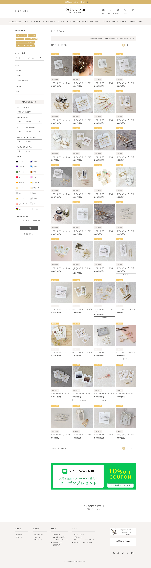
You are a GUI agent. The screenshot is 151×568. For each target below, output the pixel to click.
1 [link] (123, 45)
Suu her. (18, 86)
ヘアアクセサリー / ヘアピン (61, 83)
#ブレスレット (22, 35)
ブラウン (36, 172)
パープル (21, 166)
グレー (21, 193)
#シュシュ (20, 39)
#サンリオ (32, 35)
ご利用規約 (56, 545)
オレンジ (21, 182)
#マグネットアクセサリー (25, 42)
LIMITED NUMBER (22, 81)
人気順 (105, 38)
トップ (53, 31)
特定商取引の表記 (59, 537)
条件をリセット (29, 234)
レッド (21, 177)
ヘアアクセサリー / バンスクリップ (82, 269)
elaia (17, 91)
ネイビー (36, 161)
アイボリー (36, 188)
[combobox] (29, 58)
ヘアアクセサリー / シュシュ (61, 120)
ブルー (35, 166)
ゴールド (21, 198)
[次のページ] (134, 45)
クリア (35, 203)
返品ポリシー (57, 542)
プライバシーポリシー (60, 540)
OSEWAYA (19, 70)
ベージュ (21, 188)
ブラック (21, 161)
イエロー (36, 182)
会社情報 (19, 534)
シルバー (36, 198)
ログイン (37, 537)
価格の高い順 (124, 38)
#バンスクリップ (31, 39)
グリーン (21, 172)
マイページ (38, 540)
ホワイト (36, 193)
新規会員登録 (38, 534)
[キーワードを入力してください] (41, 58)
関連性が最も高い (96, 38)
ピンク (35, 177)
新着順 (132, 38)
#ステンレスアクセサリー (25, 46)
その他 (35, 209)
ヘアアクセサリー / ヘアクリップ (104, 310)
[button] (125, 11)
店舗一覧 (19, 537)
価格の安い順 (113, 38)
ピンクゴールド (23, 203)
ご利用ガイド (57, 534)
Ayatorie (18, 75)
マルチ (21, 209)
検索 (29, 228)
